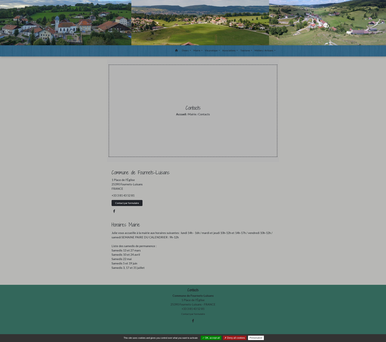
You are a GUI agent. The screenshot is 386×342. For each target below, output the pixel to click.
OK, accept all (212, 338)
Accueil (181, 114)
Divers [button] (185, 50)
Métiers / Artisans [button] (264, 50)
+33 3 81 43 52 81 (123, 195)
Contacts (204, 114)
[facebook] (114, 211)
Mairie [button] (197, 50)
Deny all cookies (235, 338)
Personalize (256, 338)
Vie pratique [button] (211, 50)
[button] (176, 50)
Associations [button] (229, 50)
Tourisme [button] (245, 50)
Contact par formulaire (127, 202)
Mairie (192, 114)
